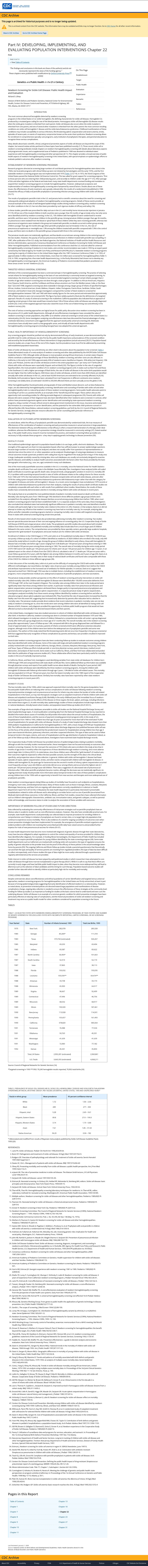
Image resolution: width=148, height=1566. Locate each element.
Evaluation (80, 89)
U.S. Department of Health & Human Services (75, 1563)
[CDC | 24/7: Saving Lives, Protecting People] (16, 6)
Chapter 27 (63, 1522)
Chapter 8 (14, 1517)
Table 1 (68, 173)
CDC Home (111, 26)
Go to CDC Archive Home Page (35, 33)
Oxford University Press (60, 73)
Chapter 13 (63, 1501)
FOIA (49, 1563)
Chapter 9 (14, 1522)
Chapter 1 (14, 1506)
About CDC (5, 1563)
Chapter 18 (63, 1506)
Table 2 (100, 350)
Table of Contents (22, 62)
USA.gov (115, 1563)
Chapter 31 (63, 1527)
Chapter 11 (14, 1532)
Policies (101, 1563)
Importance (80, 94)
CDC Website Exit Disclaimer (136, 1563)
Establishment (81, 75)
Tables (78, 104)
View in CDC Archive (11, 33)
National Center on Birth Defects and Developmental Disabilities (35, 1548)
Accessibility (22, 1563)
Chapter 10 (14, 1527)
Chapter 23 (63, 1517)
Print (10, 55)
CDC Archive (10, 15)
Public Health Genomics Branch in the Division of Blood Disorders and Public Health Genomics (45, 1549)
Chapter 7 (14, 1512)
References (80, 109)
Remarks (79, 99)
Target (78, 80)
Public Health (81, 84)
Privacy (36, 1563)
